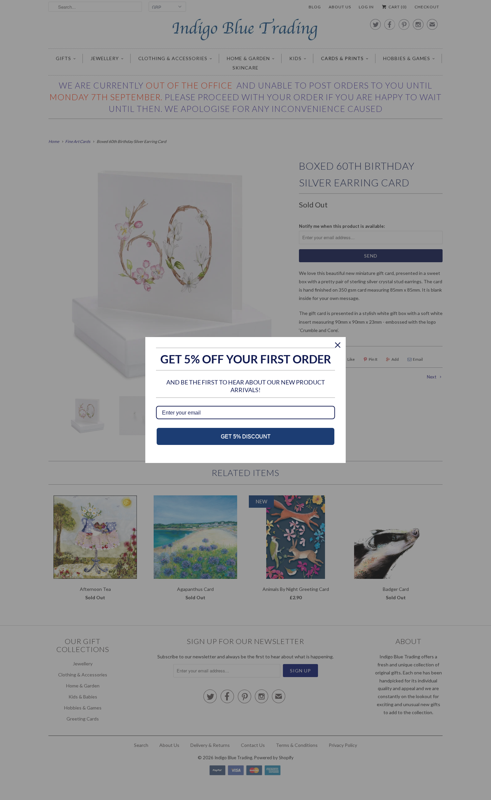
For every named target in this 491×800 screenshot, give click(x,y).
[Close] (338, 345)
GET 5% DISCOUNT (246, 436)
